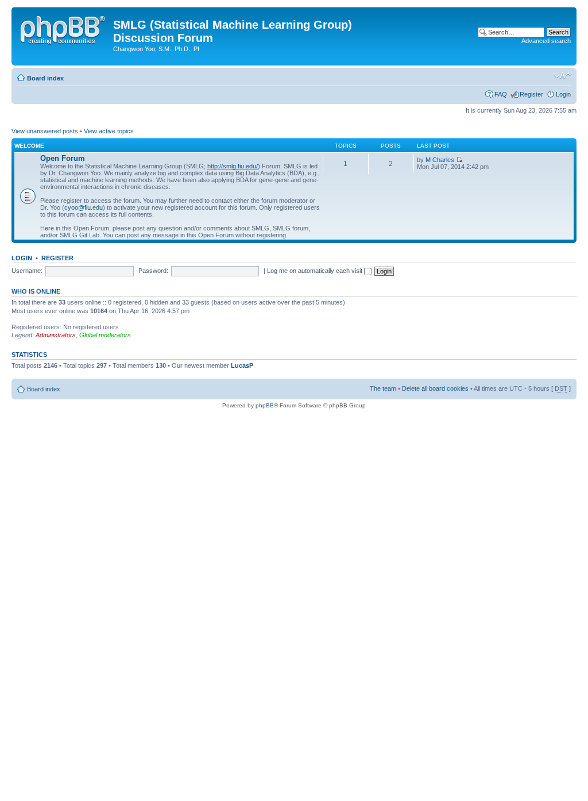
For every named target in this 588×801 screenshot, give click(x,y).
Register (531, 94)
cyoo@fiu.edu (83, 207)
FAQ (500, 94)
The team (383, 388)
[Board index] (63, 28)
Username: (26, 270)
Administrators (56, 335)
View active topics (109, 131)
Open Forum (62, 158)
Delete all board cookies (435, 388)
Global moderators (105, 335)
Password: (153, 270)
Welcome (29, 146)
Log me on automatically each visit (315, 270)
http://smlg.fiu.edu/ (232, 166)
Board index (45, 78)
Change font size (562, 76)
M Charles (439, 159)
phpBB (265, 405)
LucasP (242, 365)
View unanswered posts (44, 131)
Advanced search (546, 40)
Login (563, 94)
